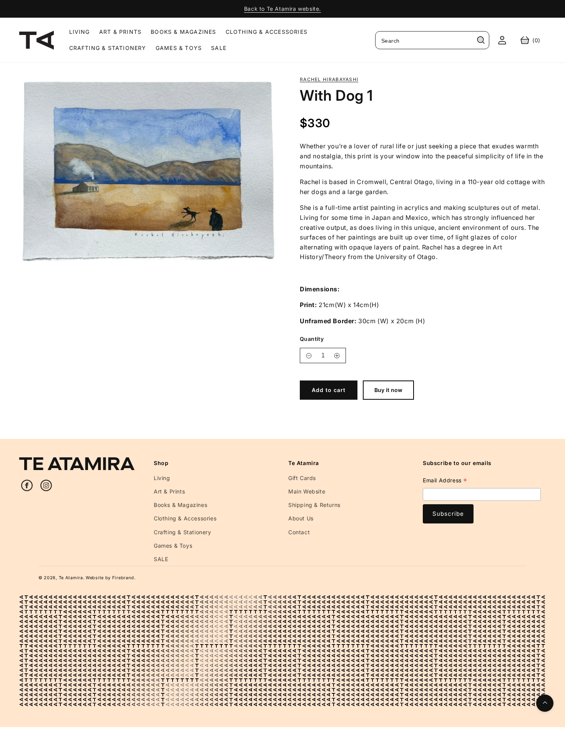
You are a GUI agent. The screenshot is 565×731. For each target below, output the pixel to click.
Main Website (306, 491)
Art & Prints (169, 491)
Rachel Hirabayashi (329, 79)
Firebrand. (124, 577)
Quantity (312, 339)
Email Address (445, 481)
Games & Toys (173, 545)
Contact (299, 532)
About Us (301, 518)
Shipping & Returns (314, 505)
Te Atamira (71, 577)
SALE (161, 559)
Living (162, 478)
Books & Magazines (180, 505)
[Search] (480, 40)
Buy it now (388, 390)
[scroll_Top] (544, 703)
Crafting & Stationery (182, 532)
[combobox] (432, 40)
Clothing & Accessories (185, 518)
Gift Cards (302, 478)
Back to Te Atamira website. (282, 8)
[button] (530, 40)
